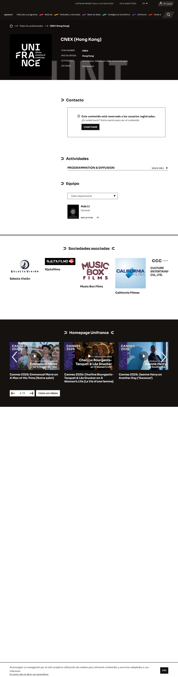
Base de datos (94, 14)
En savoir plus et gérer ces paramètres (29, 674)
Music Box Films (91, 286)
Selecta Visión (20, 278)
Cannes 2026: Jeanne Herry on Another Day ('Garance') (140, 376)
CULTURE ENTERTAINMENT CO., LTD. (163, 271)
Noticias (48, 14)
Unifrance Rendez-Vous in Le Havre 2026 (94, 3)
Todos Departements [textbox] (81, 196)
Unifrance (142, 14)
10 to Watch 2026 (128, 3)
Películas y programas (27, 14)
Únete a (157, 14)
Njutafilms (52, 269)
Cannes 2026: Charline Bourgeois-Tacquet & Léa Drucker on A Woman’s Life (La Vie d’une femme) (88, 378)
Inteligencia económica (119, 14)
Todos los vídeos (48, 393)
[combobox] (92, 196)
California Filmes (127, 292)
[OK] (164, 670)
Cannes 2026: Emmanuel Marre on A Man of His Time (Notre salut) (34, 376)
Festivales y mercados (70, 14)
